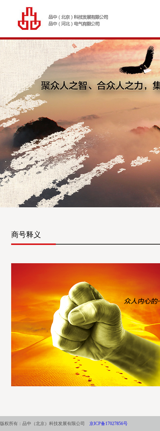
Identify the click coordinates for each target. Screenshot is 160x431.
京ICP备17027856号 (108, 423)
